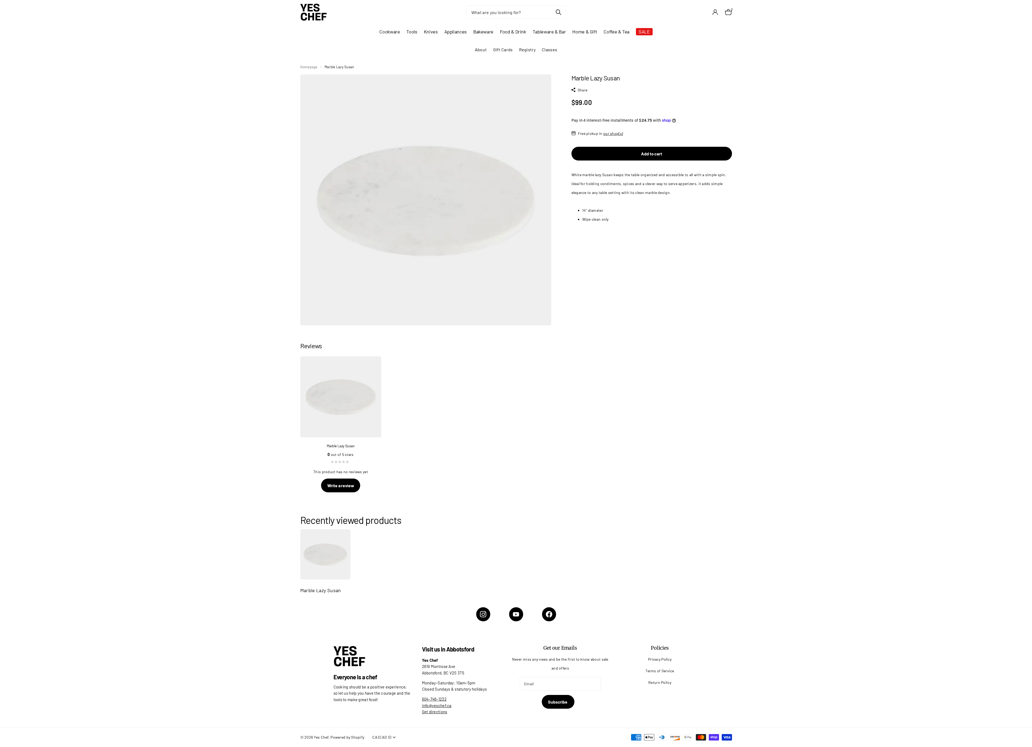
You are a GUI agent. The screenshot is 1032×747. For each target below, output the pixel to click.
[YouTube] (516, 614)
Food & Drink (513, 32)
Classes (549, 49)
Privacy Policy (660, 659)
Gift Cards (503, 49)
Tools (411, 32)
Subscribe (558, 701)
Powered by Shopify (347, 737)
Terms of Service (659, 670)
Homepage (309, 67)
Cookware (389, 32)
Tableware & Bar (549, 32)
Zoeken (558, 12)
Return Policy (659, 682)
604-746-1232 (434, 699)
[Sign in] (715, 12)
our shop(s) (613, 133)
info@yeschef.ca (437, 705)
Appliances (455, 32)
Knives (431, 32)
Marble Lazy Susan (320, 590)
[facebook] (549, 614)
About (481, 49)
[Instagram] (483, 614)
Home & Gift (584, 32)
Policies (660, 648)
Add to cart (651, 153)
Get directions (434, 711)
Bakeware (483, 32)
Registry (527, 49)
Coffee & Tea (616, 32)
